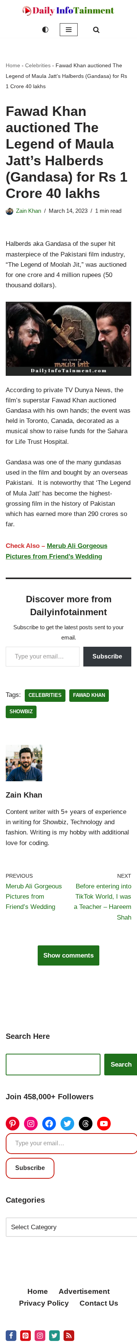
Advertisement (84, 1291)
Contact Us (99, 1303)
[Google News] (69, 1335)
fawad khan (89, 695)
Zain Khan (28, 210)
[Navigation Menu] (69, 29)
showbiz (21, 711)
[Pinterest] (12, 1123)
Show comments (68, 955)
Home (13, 65)
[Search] (96, 29)
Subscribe (107, 656)
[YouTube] (104, 1123)
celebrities (45, 695)
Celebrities (38, 65)
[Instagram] (31, 1123)
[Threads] (85, 1123)
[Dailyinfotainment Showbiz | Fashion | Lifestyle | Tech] (68, 10)
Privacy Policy (44, 1303)
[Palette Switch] (45, 30)
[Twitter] (67, 1123)
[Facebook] (49, 1123)
